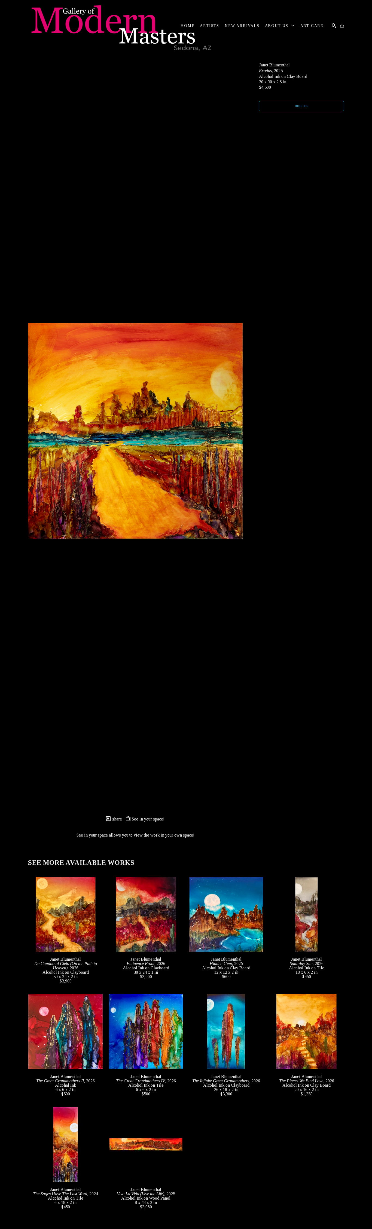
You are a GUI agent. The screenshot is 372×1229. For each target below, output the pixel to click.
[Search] (334, 25)
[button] (280, 25)
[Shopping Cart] (342, 25)
